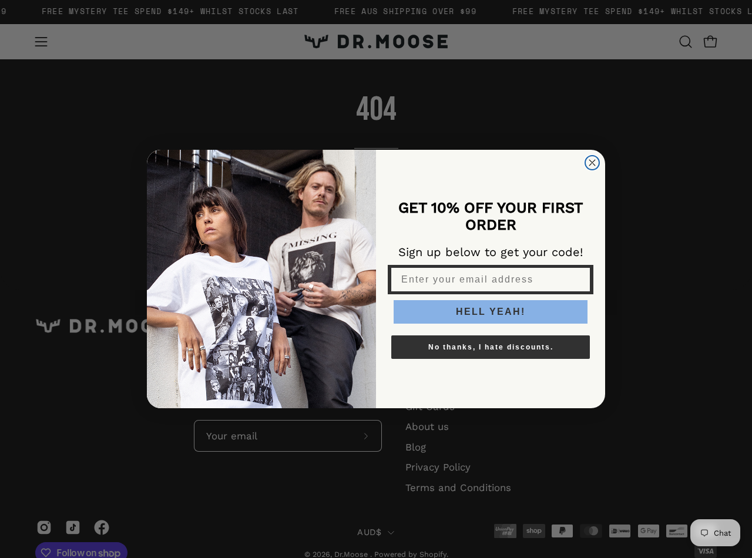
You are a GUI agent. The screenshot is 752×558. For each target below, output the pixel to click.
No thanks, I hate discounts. (490, 347)
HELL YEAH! (490, 312)
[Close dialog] (592, 163)
